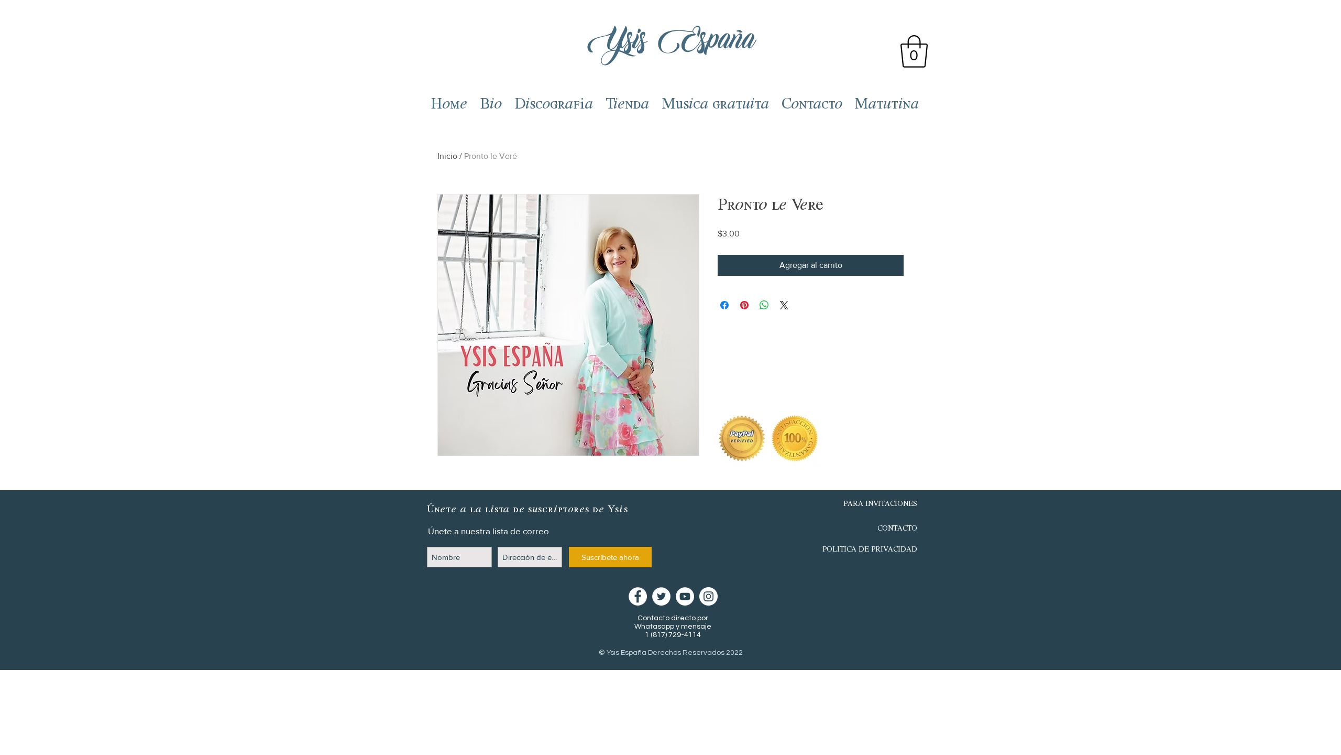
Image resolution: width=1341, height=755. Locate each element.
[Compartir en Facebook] (724, 305)
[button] (914, 51)
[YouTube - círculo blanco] (685, 596)
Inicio (447, 156)
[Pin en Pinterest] (744, 305)
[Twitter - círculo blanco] (661, 596)
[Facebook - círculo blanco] (638, 596)
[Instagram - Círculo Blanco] (708, 596)
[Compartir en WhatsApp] (764, 305)
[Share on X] (784, 305)
